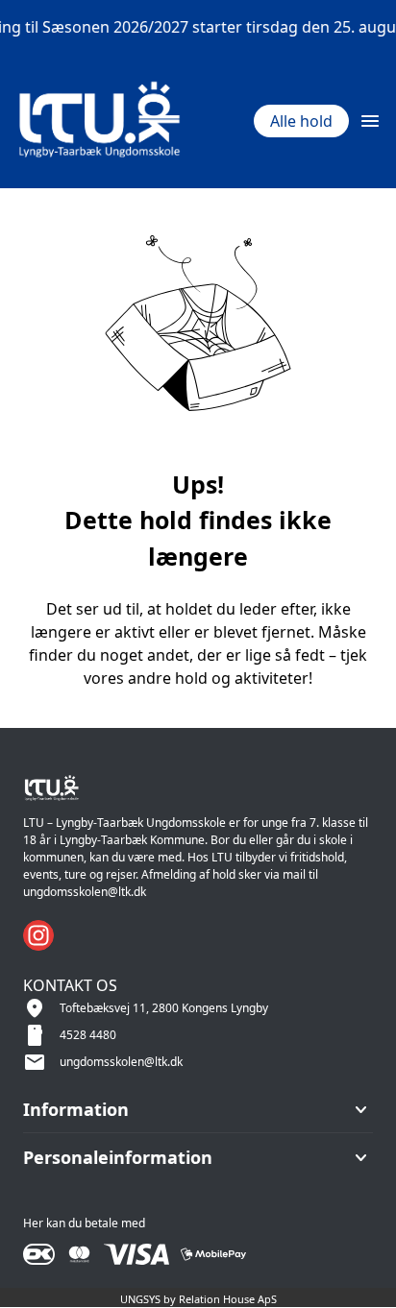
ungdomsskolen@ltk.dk (121, 1062)
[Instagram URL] (38, 935)
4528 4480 (88, 1035)
